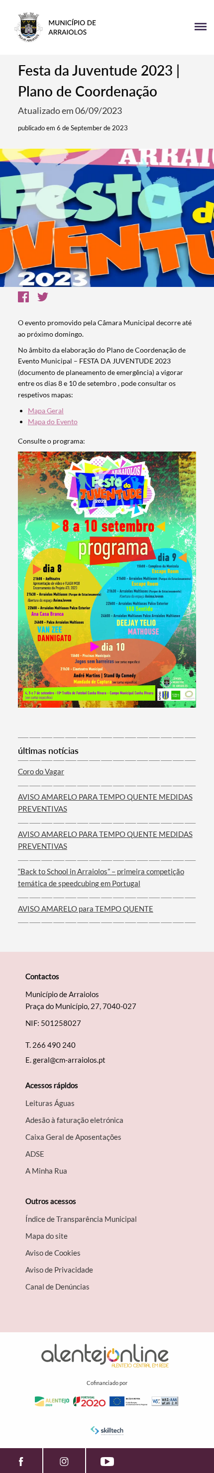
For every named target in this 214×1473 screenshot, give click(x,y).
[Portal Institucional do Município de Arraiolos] (57, 27)
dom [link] (62, 334)
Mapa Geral (46, 410)
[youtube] (107, 1460)
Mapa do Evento (53, 421)
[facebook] (21, 1460)
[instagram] (64, 1460)
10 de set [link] (82, 383)
